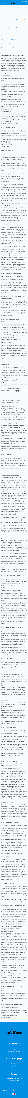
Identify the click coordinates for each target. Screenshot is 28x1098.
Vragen (14, 1066)
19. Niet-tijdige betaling (15, 39)
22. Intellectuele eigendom (6, 47)
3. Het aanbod (3, 11)
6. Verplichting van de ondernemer (8, 19)
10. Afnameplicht (18, 23)
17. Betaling (3, 35)
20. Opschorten (4, 43)
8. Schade (3, 23)
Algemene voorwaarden (14, 1051)
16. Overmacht (21, 31)
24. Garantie (3, 51)
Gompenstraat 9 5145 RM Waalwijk (14, 1078)
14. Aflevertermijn (4, 31)
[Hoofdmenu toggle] (3, 3)
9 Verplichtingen (9, 23)
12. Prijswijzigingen (11, 27)
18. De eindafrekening (5, 39)
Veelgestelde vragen (14, 1049)
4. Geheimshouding (12, 11)
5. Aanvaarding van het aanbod (7, 15)
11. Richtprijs (3, 27)
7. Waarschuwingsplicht (21, 19)
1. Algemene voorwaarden (6, 7)
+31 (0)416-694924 (14, 1082)
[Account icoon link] (22, 2)
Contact (14, 1048)
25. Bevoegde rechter (11, 51)
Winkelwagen (14, 1065)
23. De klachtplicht (17, 47)
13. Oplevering (19, 27)
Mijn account (14, 1063)
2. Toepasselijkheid (17, 7)
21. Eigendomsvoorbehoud (14, 43)
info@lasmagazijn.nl (14, 1080)
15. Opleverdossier (13, 31)
